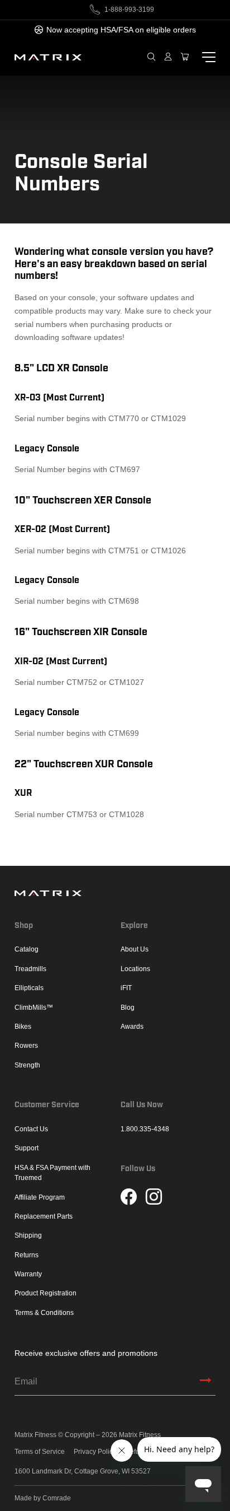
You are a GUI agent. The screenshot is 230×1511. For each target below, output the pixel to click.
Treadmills (30, 969)
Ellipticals (29, 988)
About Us (134, 949)
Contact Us (31, 1129)
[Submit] (205, 1381)
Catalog (27, 949)
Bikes (23, 1026)
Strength (27, 1065)
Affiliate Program (40, 1197)
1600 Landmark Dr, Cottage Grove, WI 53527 (83, 1471)
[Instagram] (154, 1198)
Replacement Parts (44, 1216)
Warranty (28, 1274)
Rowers (26, 1046)
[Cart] (185, 57)
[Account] (168, 57)
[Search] (151, 57)
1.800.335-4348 (145, 1129)
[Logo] (48, 57)
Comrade (56, 1498)
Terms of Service (40, 1452)
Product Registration (45, 1293)
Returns (27, 1255)
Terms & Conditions (44, 1313)
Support (27, 1148)
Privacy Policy (95, 1452)
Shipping (28, 1235)
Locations (135, 969)
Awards (132, 1026)
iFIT (126, 988)
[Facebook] (129, 1198)
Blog (128, 1007)
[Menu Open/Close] (206, 57)
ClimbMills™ (34, 1007)
